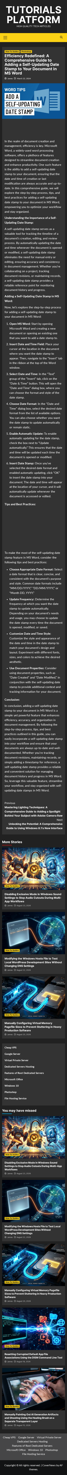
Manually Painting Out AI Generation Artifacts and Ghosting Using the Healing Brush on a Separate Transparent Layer (31, 1418)
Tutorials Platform (33, 14)
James (10, 79)
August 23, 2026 (24, 905)
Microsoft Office (14, 1079)
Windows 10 (12, 1086)
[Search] (61, 37)
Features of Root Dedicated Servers (24, 1073)
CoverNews (49, 1465)
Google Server (12, 1054)
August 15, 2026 (23, 1425)
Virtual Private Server (16, 1060)
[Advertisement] (33, 129)
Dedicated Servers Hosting (19, 1067)
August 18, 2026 (23, 1361)
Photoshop (26, 51)
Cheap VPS (10, 1048)
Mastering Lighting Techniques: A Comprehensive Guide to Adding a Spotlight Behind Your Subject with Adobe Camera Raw (34, 809)
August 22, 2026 (24, 970)
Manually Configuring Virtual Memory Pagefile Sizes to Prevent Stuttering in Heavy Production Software (33, 1026)
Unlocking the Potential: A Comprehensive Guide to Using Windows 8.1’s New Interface (34, 824)
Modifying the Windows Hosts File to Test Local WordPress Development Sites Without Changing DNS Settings (33, 962)
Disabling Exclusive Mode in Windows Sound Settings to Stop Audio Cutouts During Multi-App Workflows (33, 897)
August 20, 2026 (24, 1034)
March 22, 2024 (24, 79)
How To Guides (12, 51)
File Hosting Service (16, 1098)
